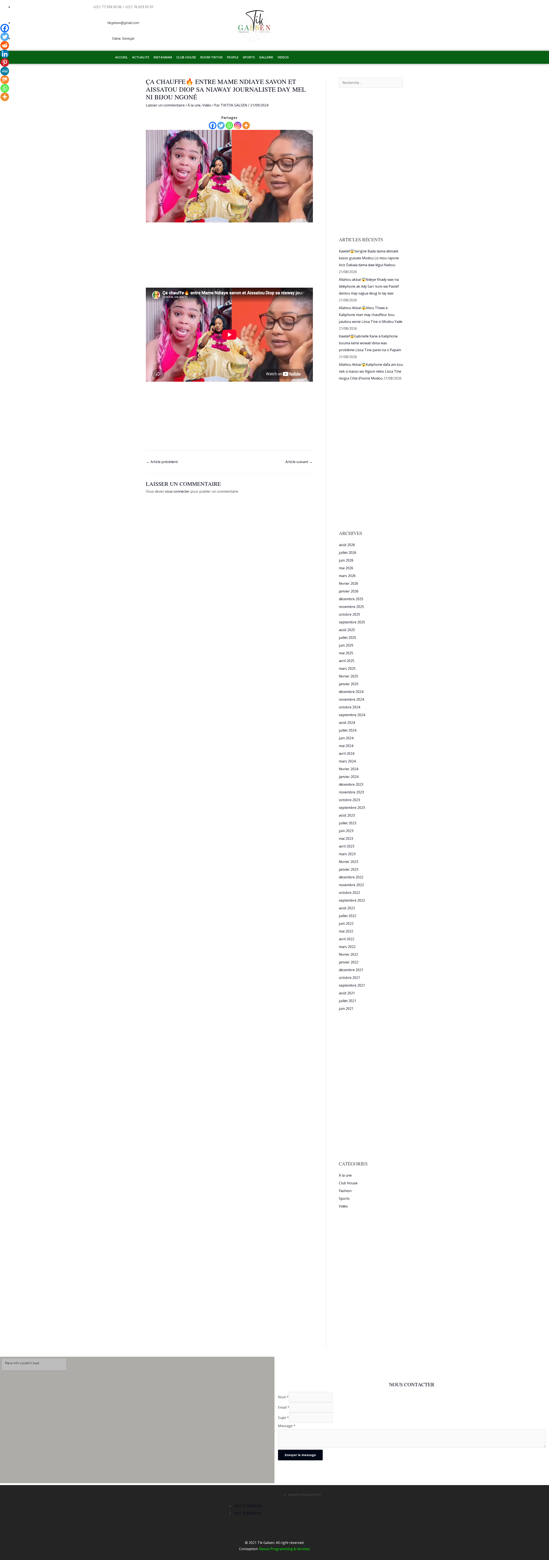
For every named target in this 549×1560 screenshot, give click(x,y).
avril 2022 (346, 939)
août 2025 (347, 629)
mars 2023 (347, 854)
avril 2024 (346, 753)
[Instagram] (237, 125)
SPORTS (249, 57)
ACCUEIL (121, 57)
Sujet (283, 1417)
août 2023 (347, 815)
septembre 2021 (352, 985)
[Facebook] (212, 125)
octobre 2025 (349, 614)
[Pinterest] (4, 62)
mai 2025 (346, 653)
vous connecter (177, 491)
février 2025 (348, 676)
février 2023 (348, 861)
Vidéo (206, 105)
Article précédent (162, 461)
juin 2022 (346, 923)
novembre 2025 (351, 606)
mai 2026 (346, 568)
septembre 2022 (352, 900)
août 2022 (347, 908)
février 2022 (348, 954)
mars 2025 (347, 668)
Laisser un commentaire (165, 105)
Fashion (345, 1190)
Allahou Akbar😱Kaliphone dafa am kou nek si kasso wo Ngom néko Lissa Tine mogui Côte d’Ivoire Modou (371, 371)
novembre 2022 (351, 885)
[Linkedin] (4, 54)
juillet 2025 (347, 637)
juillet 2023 (347, 823)
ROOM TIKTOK (211, 57)
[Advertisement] (229, 254)
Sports (344, 1198)
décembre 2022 (351, 877)
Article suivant (298, 461)
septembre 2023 (352, 807)
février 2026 (348, 583)
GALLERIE (266, 57)
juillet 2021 (347, 1000)
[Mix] (4, 79)
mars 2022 (347, 946)
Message (286, 1425)
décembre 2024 (351, 691)
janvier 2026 (348, 591)
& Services (301, 1548)
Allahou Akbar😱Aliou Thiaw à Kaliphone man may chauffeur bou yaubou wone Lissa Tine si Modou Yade (370, 314)
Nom (283, 1397)
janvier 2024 (348, 776)
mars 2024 (347, 761)
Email (283, 1407)
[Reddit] (4, 45)
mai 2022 (346, 931)
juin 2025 (346, 645)
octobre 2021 (349, 977)
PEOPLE (232, 57)
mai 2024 (346, 745)
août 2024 (347, 722)
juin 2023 (346, 830)
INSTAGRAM (163, 57)
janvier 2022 (348, 962)
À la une (194, 105)
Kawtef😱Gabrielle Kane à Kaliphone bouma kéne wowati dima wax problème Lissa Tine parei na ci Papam (370, 343)
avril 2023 (346, 846)
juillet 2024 (347, 730)
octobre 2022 (349, 892)
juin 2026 (346, 560)
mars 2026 (347, 575)
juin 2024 (346, 738)
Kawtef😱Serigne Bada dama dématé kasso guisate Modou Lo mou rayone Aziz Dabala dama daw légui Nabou (369, 258)
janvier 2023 (348, 869)
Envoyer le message (300, 1455)
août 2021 (347, 993)
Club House (348, 1183)
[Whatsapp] (229, 125)
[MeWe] (4, 71)
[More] (246, 125)
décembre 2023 (351, 784)
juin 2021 (346, 1008)
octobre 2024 (349, 707)
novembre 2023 (351, 792)
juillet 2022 (347, 915)
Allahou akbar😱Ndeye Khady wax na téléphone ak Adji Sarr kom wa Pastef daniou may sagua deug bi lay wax (369, 286)
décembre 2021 (351, 970)
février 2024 (348, 769)
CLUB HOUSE (186, 57)
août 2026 (347, 544)
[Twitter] (221, 125)
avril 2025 (346, 660)
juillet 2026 (347, 552)
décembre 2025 (351, 599)
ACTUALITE (140, 57)
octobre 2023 (349, 799)
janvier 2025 (348, 684)
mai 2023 (346, 838)
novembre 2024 (351, 699)
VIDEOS (283, 57)
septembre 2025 (352, 622)
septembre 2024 (352, 714)
